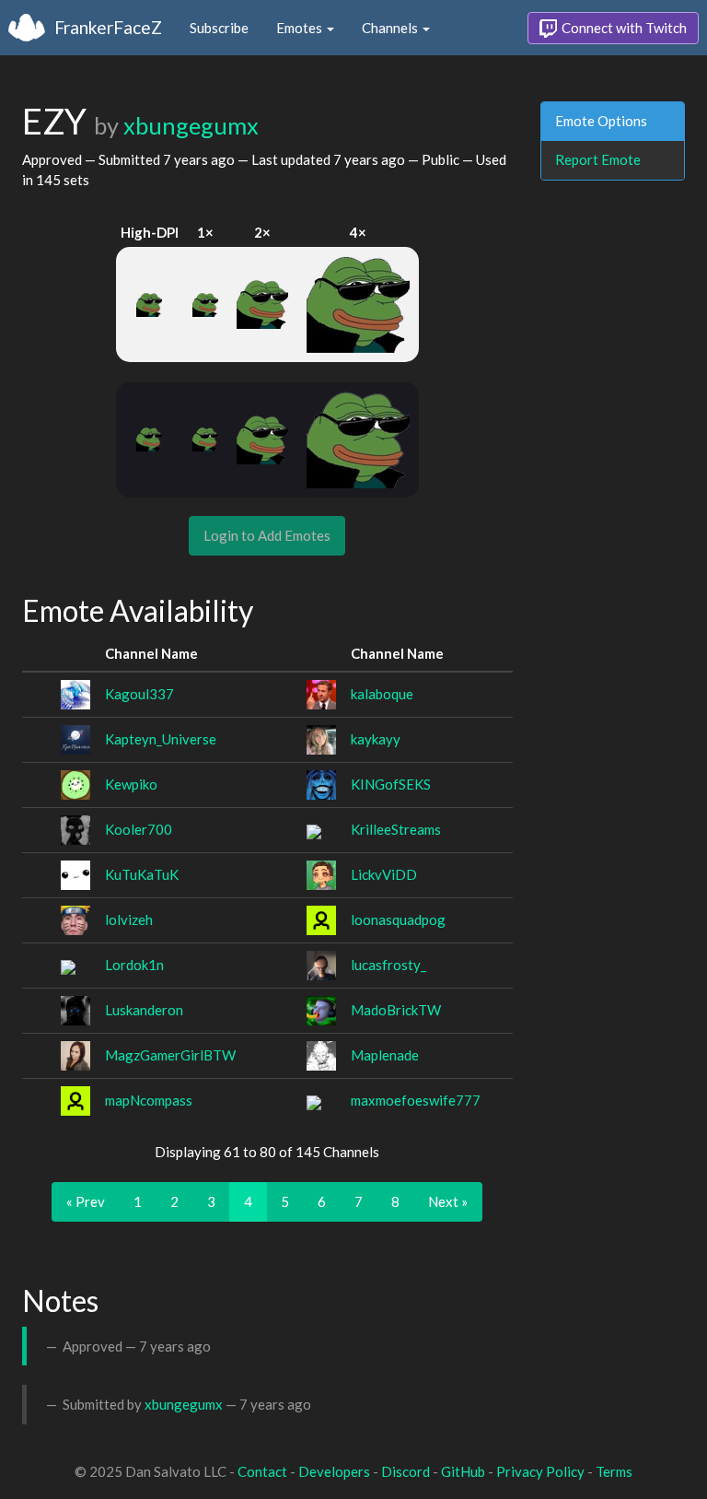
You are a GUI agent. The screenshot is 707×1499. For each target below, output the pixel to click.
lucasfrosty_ (388, 964)
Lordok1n (134, 964)
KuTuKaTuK (142, 874)
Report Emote (598, 159)
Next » (448, 1201)
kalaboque (382, 693)
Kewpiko (131, 784)
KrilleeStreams (396, 829)
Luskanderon (144, 1009)
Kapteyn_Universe (160, 739)
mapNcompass (148, 1100)
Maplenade (385, 1055)
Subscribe (219, 27)
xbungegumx (191, 125)
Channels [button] (391, 27)
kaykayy (375, 739)
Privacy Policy (540, 1471)
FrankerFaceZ (108, 27)
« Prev (85, 1201)
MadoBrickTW (396, 1009)
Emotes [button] (300, 27)
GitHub (463, 1471)
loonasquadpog (398, 919)
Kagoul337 (139, 693)
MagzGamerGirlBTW (170, 1055)
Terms (614, 1471)
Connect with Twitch (623, 27)
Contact (262, 1471)
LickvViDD (384, 874)
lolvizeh (129, 919)
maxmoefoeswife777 (416, 1100)
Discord (405, 1471)
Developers (334, 1471)
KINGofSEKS (391, 784)
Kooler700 (138, 829)
